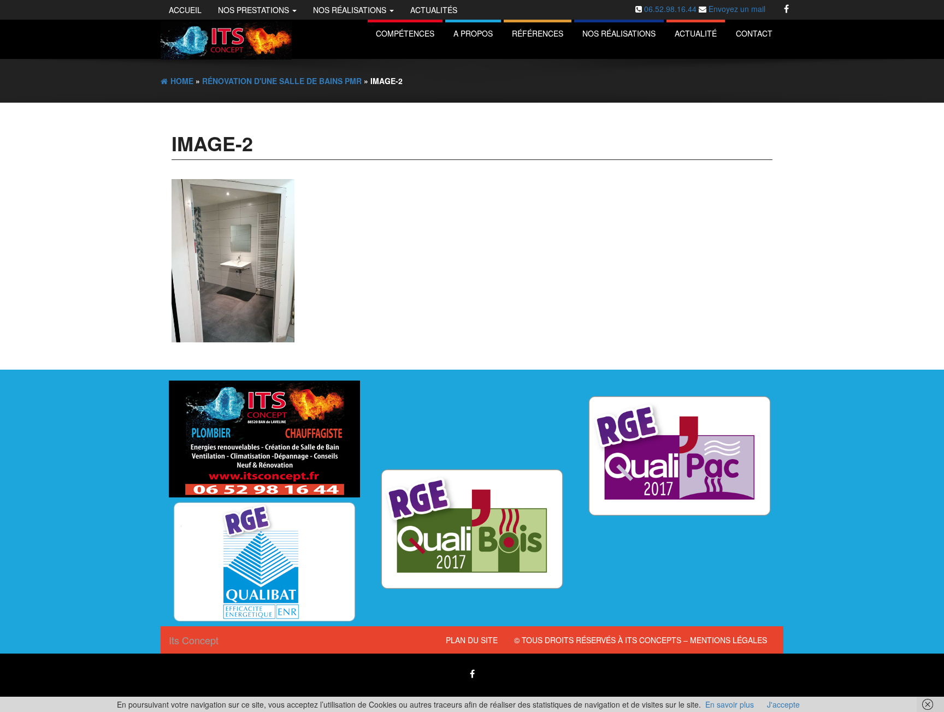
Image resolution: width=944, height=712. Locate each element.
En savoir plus (729, 704)
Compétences (405, 33)
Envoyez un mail (735, 8)
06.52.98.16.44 (671, 8)
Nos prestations (254, 9)
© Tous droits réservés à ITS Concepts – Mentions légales (640, 639)
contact (754, 33)
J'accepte (783, 704)
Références (537, 33)
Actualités (433, 9)
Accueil (185, 9)
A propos (473, 33)
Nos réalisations (350, 9)
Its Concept (194, 640)
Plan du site (472, 639)
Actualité (696, 33)
